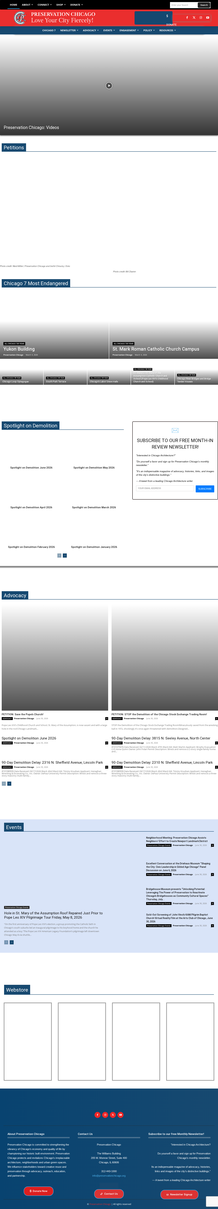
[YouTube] (208, 18)
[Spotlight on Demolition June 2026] (31, 449)
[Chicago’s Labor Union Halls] (109, 372)
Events (14, 827)
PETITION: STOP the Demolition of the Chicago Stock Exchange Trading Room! (159, 714)
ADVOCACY (7, 718)
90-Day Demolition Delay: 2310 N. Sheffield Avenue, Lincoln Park (162, 762)
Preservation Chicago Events (16, 907)
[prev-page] (59, 555)
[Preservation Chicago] (57, 18)
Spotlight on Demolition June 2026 (31, 467)
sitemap (109, 1186)
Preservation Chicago (24, 718)
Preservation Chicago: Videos (31, 127)
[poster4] (136, 1041)
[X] (113, 1115)
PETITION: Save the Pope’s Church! (22, 714)
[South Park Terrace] (65, 372)
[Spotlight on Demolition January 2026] (94, 528)
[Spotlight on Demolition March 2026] (94, 489)
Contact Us (85, 1134)
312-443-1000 (109, 1171)
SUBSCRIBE (205, 488)
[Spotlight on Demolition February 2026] (31, 528)
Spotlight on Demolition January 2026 (94, 547)
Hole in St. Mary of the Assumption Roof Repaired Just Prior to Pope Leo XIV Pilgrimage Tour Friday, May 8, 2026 (53, 915)
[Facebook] (187, 18)
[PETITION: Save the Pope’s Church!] (55, 657)
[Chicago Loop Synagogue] (21, 372)
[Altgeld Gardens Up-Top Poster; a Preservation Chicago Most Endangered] (82, 1041)
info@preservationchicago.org (109, 1175)
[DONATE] (166, 16)
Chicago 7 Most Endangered (36, 283)
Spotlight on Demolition (30, 426)
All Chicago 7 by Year (14, 344)
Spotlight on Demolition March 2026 (94, 507)
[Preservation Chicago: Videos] (109, 85)
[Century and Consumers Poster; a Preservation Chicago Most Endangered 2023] (190, 1041)
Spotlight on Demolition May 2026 (94, 467)
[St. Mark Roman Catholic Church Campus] (163, 327)
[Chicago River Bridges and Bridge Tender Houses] (196, 372)
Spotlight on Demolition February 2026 (31, 547)
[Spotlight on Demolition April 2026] (31, 489)
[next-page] (65, 555)
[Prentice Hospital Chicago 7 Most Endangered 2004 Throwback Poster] (27, 1041)
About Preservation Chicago (25, 1134)
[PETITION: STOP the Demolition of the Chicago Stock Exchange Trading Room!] (165, 657)
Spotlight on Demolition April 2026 (31, 507)
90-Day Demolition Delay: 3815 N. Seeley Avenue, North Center (161, 738)
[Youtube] (120, 1115)
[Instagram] (201, 18)
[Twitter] (194, 18)
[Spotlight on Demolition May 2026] (94, 449)
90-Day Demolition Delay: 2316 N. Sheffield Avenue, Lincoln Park (52, 762)
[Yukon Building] (54, 327)
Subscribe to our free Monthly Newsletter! (176, 1134)
